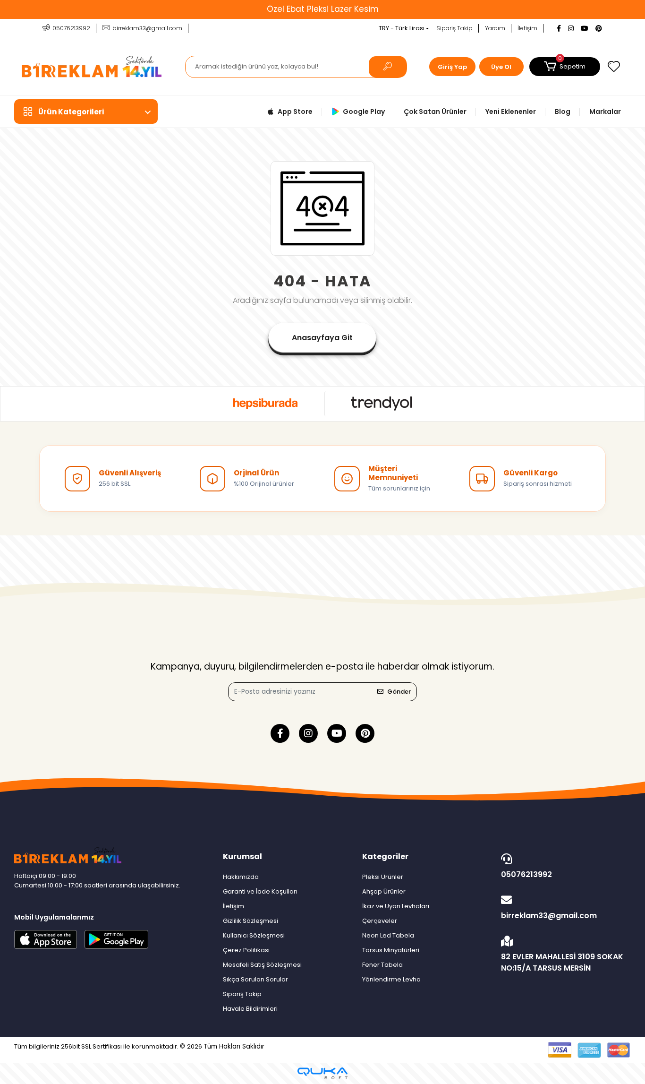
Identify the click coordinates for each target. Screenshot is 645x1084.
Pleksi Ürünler (382, 876)
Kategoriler (385, 856)
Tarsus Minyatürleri (390, 950)
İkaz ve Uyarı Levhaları (395, 906)
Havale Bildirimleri (250, 1008)
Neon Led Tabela (388, 935)
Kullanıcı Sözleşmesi (254, 935)
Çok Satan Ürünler (435, 111)
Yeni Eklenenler (510, 111)
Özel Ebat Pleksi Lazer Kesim (323, 9)
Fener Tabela (382, 964)
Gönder (399, 691)
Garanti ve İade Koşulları (260, 891)
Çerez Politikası (246, 950)
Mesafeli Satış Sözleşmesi (262, 964)
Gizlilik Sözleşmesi (250, 920)
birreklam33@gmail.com (549, 915)
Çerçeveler (379, 920)
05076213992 (526, 874)
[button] (564, 66)
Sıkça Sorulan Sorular (255, 979)
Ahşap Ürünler (384, 891)
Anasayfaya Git (322, 337)
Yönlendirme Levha (391, 979)
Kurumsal (242, 856)
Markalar (605, 111)
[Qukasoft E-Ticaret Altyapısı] (322, 1073)
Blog (562, 111)
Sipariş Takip (454, 28)
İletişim (527, 28)
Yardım (495, 28)
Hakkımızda (241, 876)
